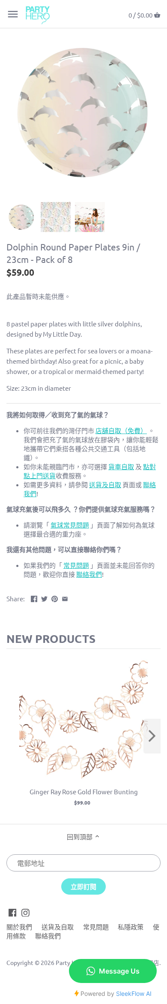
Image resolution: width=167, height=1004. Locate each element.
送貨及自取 (58, 927)
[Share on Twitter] (44, 598)
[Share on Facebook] (34, 598)
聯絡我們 (48, 936)
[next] (152, 736)
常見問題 (96, 927)
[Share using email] (65, 598)
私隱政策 (130, 927)
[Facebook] (13, 912)
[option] (21, 217)
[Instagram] (25, 912)
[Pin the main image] (54, 598)
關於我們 (19, 927)
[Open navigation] (12, 14)
